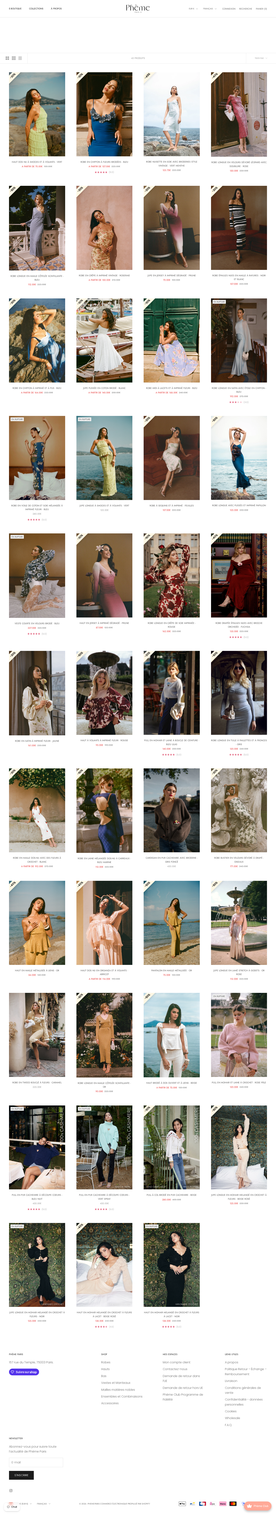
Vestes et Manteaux (115, 1383)
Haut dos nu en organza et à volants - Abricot (104, 972)
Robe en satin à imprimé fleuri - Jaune (37, 741)
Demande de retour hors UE (183, 1388)
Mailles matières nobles (118, 1390)
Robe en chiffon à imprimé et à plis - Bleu (37, 388)
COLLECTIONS (36, 8)
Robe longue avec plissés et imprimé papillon (239, 505)
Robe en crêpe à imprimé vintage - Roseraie (104, 275)
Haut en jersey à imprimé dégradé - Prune (104, 623)
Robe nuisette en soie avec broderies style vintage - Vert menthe (171, 163)
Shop (23, 23)
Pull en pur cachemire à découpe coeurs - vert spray (104, 1196)
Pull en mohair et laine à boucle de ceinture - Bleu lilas (171, 742)
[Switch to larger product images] (7, 58)
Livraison (231, 1381)
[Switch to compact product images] (20, 58)
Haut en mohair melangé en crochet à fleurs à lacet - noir (171, 1314)
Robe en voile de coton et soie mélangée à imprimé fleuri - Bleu (37, 507)
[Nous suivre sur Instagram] (11, 1490)
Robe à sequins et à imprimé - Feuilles (172, 505)
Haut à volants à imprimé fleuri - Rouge (104, 740)
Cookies (231, 1411)
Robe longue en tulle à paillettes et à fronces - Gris (239, 742)
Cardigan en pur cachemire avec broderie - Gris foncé (172, 859)
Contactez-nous (175, 1369)
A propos (231, 1362)
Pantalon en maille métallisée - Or (171, 970)
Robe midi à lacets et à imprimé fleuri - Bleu (171, 388)
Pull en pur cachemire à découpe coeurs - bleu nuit (37, 1196)
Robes (105, 1362)
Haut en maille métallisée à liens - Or (37, 970)
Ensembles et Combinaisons (122, 1396)
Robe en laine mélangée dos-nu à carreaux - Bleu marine (104, 860)
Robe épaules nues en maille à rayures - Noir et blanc (239, 277)
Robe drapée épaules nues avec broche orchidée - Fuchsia (239, 625)
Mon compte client (176, 1362)
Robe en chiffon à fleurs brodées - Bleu (104, 162)
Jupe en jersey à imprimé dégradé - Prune (172, 275)
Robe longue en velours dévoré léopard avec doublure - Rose (239, 164)
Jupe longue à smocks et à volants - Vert (104, 505)
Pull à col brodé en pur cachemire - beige (172, 1195)
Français (208, 8)
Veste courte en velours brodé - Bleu (37, 623)
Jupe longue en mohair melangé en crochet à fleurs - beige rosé (239, 1196)
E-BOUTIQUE (15, 8)
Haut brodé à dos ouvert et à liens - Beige (171, 1083)
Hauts (105, 1369)
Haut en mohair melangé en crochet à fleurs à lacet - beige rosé (104, 1314)
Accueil (13, 23)
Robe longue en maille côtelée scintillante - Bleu (37, 278)
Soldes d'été (35, 23)
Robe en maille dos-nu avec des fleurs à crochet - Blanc (37, 859)
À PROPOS (56, 8)
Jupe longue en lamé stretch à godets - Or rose (239, 972)
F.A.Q (228, 1425)
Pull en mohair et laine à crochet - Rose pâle (239, 1082)
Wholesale (232, 1418)
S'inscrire (21, 1475)
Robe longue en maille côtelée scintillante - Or (104, 1085)
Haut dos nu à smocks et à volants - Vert (37, 162)
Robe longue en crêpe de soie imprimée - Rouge (172, 625)
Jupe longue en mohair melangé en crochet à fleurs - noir (37, 1314)
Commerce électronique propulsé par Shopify (125, 1503)
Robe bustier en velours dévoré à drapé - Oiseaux (239, 859)
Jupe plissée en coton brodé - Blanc (104, 388)
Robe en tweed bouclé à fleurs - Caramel (37, 1082)
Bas (103, 1376)
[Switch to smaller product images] (13, 58)
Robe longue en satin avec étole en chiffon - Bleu (239, 390)
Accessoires (110, 1403)
